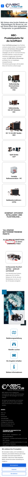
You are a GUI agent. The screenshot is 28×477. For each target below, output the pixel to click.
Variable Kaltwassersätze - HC (14, 177)
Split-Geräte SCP (14, 156)
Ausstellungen (5, 418)
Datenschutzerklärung (7, 426)
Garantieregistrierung (7, 420)
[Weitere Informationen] (14, 366)
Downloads (4, 416)
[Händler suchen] (14, 344)
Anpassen (14, 469)
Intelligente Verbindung (7, 422)
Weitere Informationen (14, 372)
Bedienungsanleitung (14, 338)
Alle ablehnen (14, 473)
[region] (14, 462)
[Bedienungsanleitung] (14, 332)
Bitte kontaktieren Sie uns (8, 424)
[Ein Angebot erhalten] (14, 355)
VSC (14, 87)
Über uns (3, 413)
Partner (3, 414)
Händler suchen (14, 350)
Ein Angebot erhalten (14, 361)
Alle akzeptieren (14, 465)
